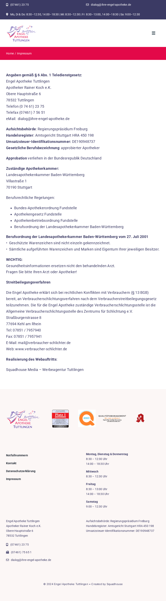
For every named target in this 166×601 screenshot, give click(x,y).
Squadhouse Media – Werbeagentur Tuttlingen (45, 369)
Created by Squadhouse (107, 584)
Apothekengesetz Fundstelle (38, 214)
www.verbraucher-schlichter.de (41, 349)
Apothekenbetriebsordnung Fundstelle (46, 220)
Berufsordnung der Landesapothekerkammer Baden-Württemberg (68, 227)
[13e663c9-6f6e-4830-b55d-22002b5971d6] (21, 26)
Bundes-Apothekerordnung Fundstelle (45, 208)
